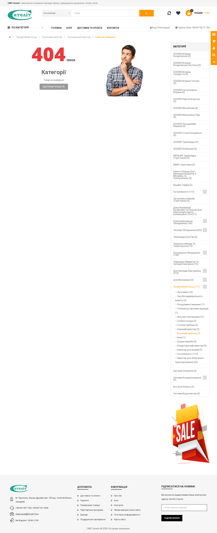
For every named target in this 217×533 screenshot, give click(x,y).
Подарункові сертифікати (92, 519)
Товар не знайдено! (105, 37)
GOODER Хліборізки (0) (185, 149)
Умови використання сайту (127, 510)
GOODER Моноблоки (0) (185, 108)
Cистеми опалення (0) (185, 371)
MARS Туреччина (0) (184, 164)
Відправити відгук (54, 86)
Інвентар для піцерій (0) (189, 350)
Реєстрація (164, 27)
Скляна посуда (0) (186, 321)
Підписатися (172, 518)
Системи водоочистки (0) (186, 393)
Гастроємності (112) (187, 354)
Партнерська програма (91, 510)
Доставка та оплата (90, 495)
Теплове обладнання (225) (187, 230)
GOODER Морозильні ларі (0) (186, 116)
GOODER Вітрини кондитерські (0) (182, 55)
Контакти (118, 505)
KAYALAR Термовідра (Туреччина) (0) (184, 156)
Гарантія (84, 500)
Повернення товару (90, 505)
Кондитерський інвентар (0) (192, 345)
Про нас (118, 495)
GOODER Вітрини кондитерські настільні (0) (187, 64)
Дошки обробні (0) (187, 341)
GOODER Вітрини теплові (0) (186, 82)
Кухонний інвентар (52, 37)
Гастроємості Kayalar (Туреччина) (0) (184, 199)
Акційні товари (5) (182, 185)
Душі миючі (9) (185, 292)
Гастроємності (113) (183, 192)
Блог (116, 500)
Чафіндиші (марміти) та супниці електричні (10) (185, 263)
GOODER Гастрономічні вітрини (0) (185, 91)
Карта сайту (120, 519)
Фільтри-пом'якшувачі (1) (190, 317)
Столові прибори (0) (187, 325)
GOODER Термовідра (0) (185, 142)
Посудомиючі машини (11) (191, 304)
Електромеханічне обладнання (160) (183, 222)
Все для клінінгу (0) (183, 386)
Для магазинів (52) (183, 280)
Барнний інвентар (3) (188, 329)
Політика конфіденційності (127, 515)
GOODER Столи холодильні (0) (187, 134)
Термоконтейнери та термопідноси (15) (184, 244)
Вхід (154, 27)
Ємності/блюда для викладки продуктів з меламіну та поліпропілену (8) (184, 174)
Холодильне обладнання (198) (186, 254)
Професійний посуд (27, 37)
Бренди (84, 515)
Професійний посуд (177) (186, 286)
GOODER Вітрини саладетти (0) (182, 73)
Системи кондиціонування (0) (187, 378)
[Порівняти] (169, 14)
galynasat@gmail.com (27, 514)
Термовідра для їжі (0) (185, 237)
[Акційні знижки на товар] (190, 433)
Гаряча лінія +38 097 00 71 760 (194, 27)
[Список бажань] (179, 13)
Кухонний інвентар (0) (188, 333)
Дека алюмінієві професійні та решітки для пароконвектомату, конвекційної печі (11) (187, 211)
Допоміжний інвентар (79, 37)
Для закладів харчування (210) (187, 272)
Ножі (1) (181, 337)
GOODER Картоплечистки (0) (186, 100)
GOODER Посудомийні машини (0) (184, 125)
